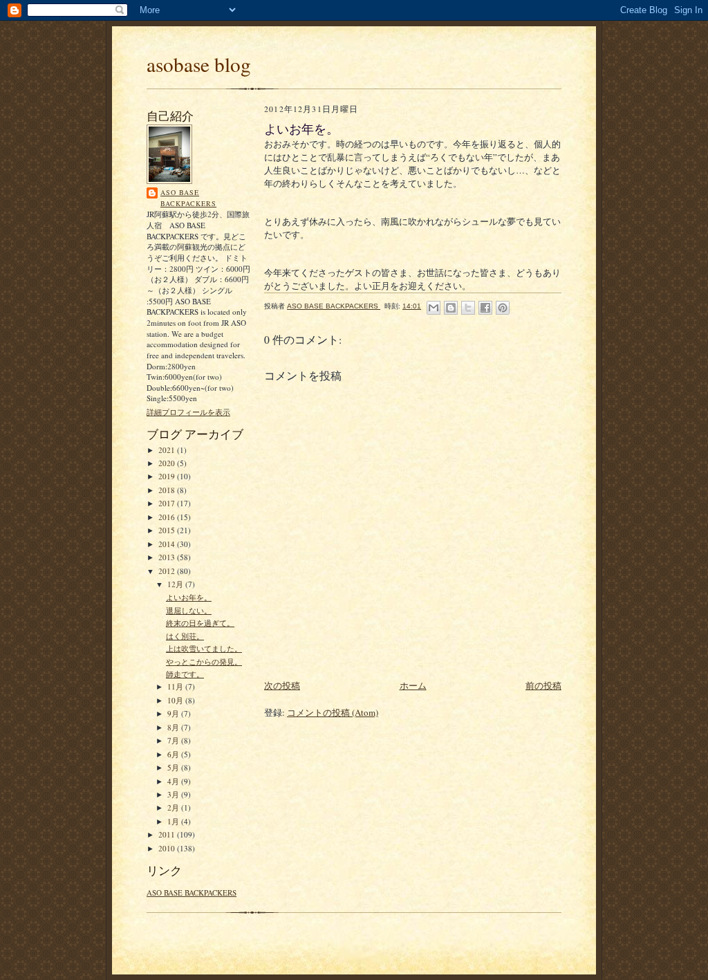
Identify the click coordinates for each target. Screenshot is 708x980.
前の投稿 (543, 685)
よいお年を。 (189, 597)
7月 (174, 740)
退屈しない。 (189, 610)
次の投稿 (282, 685)
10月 (176, 700)
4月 (174, 781)
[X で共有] (468, 308)
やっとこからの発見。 (204, 661)
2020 (167, 463)
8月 (174, 727)
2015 (167, 530)
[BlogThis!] (451, 308)
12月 (176, 584)
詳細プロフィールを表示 (188, 412)
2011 (167, 834)
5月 (174, 767)
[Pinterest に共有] (503, 308)
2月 (174, 807)
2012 (167, 571)
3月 (174, 794)
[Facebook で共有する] (485, 308)
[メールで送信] (433, 308)
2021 (167, 450)
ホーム (413, 685)
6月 (174, 754)
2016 (167, 517)
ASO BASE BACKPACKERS (188, 197)
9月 (174, 713)
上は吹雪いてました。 (204, 648)
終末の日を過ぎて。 (200, 623)
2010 (167, 848)
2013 (167, 557)
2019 (167, 476)
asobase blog (199, 63)
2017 (167, 503)
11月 (176, 686)
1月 (174, 821)
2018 (167, 490)
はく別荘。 (185, 636)
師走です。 (185, 674)
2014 (167, 544)
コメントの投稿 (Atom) (332, 712)
